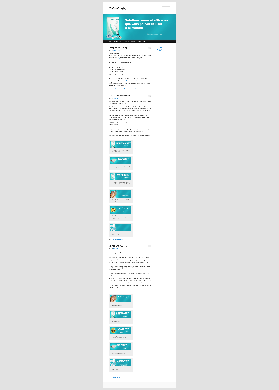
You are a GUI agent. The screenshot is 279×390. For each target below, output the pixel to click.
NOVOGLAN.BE (117, 7)
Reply (119, 377)
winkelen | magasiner (142, 41)
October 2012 (160, 49)
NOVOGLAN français (118, 246)
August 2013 (159, 47)
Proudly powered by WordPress (139, 385)
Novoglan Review (125, 88)
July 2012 (159, 50)
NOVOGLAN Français (118, 41)
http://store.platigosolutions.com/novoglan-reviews (120, 59)
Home (110, 41)
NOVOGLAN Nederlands (130, 41)
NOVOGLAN (115, 239)
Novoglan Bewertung (118, 47)
